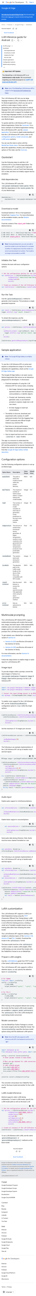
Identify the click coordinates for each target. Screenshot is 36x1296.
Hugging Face (14, 215)
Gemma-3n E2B (10, 641)
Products (9, 24)
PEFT (26, 916)
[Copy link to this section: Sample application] (23, 350)
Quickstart (25, 125)
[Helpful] (13, 28)
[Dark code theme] (29, 194)
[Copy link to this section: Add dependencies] (20, 179)
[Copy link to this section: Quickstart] (15, 157)
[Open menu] (3, 2)
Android (4, 1229)
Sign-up (10, 17)
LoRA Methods (12, 961)
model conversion (22, 137)
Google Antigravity (7, 1242)
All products (5, 1279)
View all (4, 1251)
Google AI (4, 1276)
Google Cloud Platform (8, 1273)
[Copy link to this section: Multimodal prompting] (27, 615)
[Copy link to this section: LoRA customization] (24, 909)
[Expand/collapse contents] (12, 46)
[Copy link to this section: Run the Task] (15, 295)
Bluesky (4, 1209)
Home (3, 24)
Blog (3, 1206)
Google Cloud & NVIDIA (8, 1197)
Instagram (5, 1212)
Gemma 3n (11, 638)
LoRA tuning (6, 139)
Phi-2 (14, 938)
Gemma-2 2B (28, 936)
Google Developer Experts (9, 1191)
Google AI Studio (7, 1239)
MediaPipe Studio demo (10, 145)
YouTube (4, 1221)
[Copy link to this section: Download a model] (20, 209)
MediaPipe (29, 24)
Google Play (5, 1248)
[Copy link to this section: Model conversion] (19, 1021)
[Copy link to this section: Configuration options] (27, 460)
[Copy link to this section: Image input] (14, 668)
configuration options (9, 137)
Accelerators (5, 1194)
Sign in (31, 2)
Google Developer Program (10, 1185)
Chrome (4, 1233)
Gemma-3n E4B (10, 647)
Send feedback (9, 33)
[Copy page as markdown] (18, 40)
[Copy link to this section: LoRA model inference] (23, 1093)
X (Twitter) (5, 1218)
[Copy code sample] (32, 194)
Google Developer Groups (9, 1188)
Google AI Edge (8, 8)
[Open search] (27, 2)
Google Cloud (6, 1245)
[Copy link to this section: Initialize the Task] (18, 260)
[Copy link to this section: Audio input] (13, 797)
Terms (3, 1287)
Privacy (9, 1287)
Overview (24, 150)
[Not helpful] (16, 28)
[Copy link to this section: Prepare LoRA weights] (23, 957)
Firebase (4, 1236)
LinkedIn (4, 1215)
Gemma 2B (5, 938)
